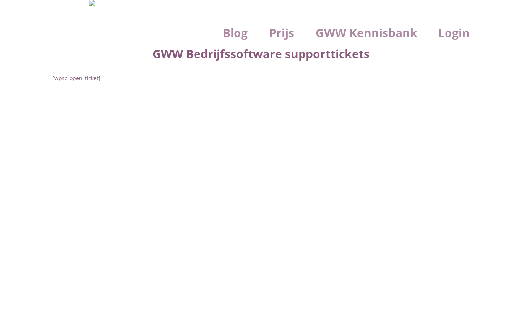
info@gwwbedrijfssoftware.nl (137, 175)
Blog (235, 33)
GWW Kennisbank (366, 33)
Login (454, 33)
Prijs (281, 33)
